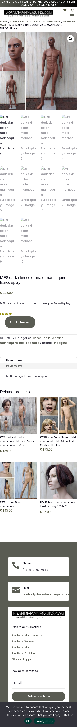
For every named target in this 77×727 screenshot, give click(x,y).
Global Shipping (23, 659)
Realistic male (29, 343)
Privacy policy (44, 721)
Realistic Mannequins (27, 635)
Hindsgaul (59, 343)
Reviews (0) (14, 365)
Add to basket (20, 322)
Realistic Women (24, 641)
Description (14, 360)
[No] (72, 715)
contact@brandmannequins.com (47, 594)
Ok (28, 721)
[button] (70, 38)
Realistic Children (24, 653)
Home (4, 21)
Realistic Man (21, 647)
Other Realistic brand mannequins (35, 21)
